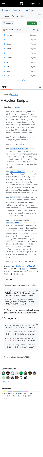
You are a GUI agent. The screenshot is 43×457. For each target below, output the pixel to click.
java (8, 62)
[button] (36, 290)
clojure (9, 44)
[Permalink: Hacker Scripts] (2, 100)
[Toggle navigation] (3, 3)
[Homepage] (21, 3)
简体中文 (14, 94)
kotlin (8, 67)
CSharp (9, 35)
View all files (21, 80)
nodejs (9, 71)
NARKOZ (8, 10)
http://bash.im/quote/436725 (23, 266)
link (23, 268)
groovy (9, 58)
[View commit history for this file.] (38, 29)
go (7, 53)
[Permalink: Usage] (2, 279)
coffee (9, 49)
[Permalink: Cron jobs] (2, 318)
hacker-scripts (21, 10)
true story (17, 107)
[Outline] (40, 87)
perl (8, 76)
